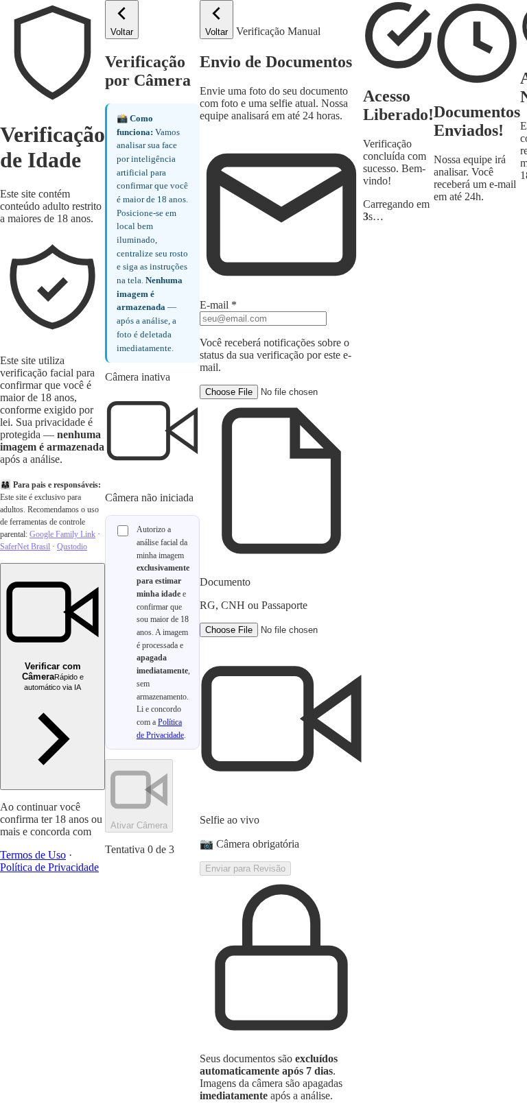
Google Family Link (62, 534)
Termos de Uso (33, 855)
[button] (281, 498)
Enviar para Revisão (245, 868)
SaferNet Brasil (25, 546)
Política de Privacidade (49, 867)
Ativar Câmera (138, 825)
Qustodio (72, 546)
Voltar (121, 32)
